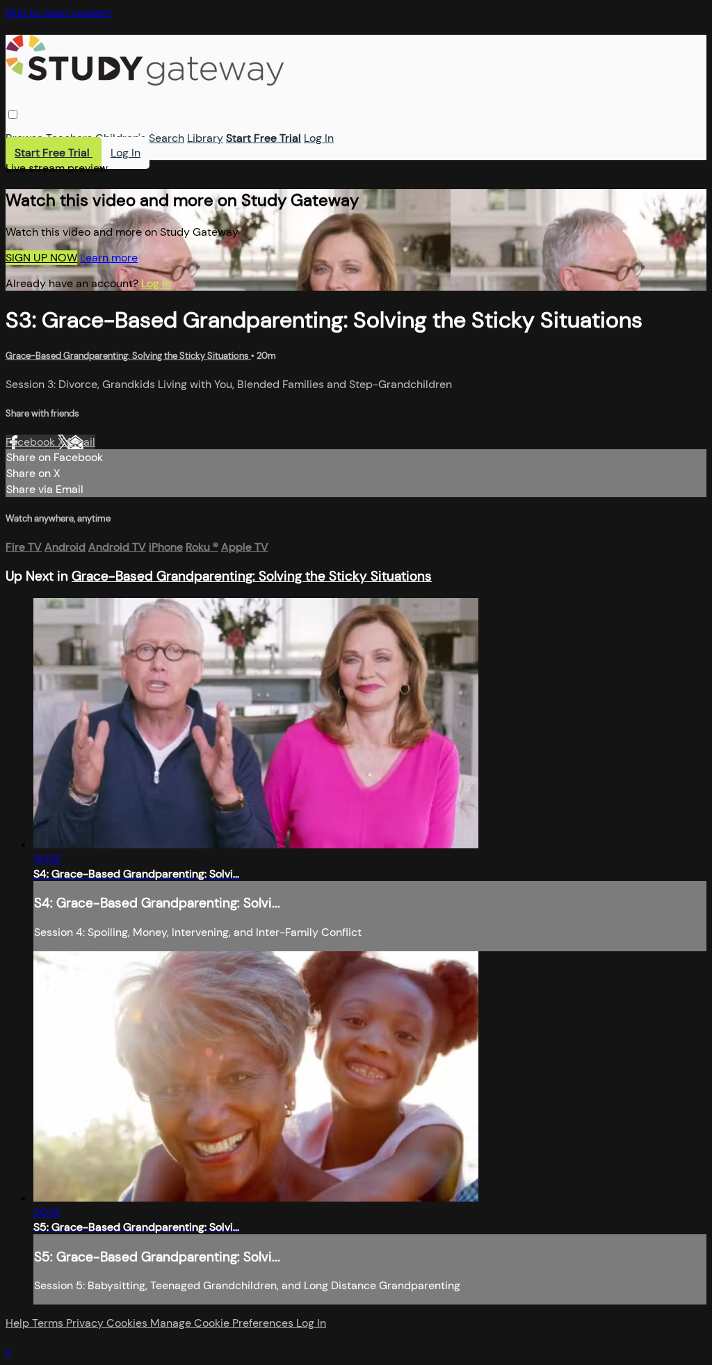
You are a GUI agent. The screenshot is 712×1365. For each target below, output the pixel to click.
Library (205, 138)
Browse (24, 138)
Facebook (32, 442)
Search (166, 138)
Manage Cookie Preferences (223, 1323)
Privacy (86, 1323)
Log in (156, 283)
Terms (49, 1323)
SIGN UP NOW (41, 257)
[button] (12, 114)
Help (19, 1323)
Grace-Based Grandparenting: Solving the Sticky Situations (128, 356)
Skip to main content (58, 13)
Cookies (128, 1323)
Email (81, 442)
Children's (120, 138)
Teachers (69, 138)
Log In (319, 138)
